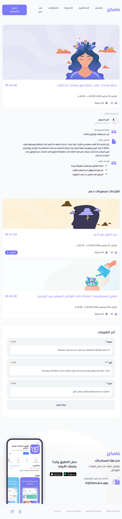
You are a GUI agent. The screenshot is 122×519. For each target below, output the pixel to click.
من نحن (40, 9)
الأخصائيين (84, 8)
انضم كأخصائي (14, 10)
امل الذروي (103, 119)
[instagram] (12, 512)
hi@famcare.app (96, 483)
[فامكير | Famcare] (113, 10)
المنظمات (53, 8)
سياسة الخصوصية (93, 511)
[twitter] (19, 512)
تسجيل (13, 252)
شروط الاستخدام (73, 511)
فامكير (98, 8)
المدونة (68, 8)
